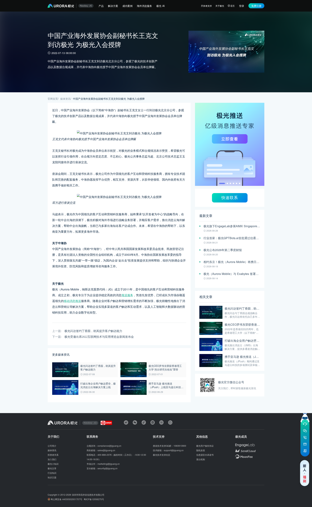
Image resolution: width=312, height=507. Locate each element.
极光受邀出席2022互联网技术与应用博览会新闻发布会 (99, 336)
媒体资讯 (65, 98)
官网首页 (53, 98)
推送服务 (127, 295)
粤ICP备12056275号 (94, 499)
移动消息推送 (72, 301)
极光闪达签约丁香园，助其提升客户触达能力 (93, 331)
